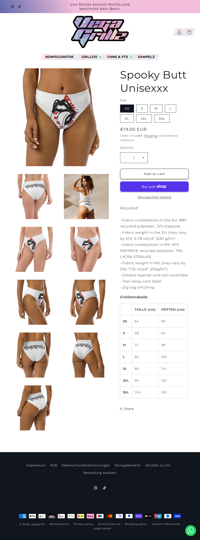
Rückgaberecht (128, 465)
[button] (90, 57)
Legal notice (102, 528)
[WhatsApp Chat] (190, 530)
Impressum (36, 465)
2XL (144, 119)
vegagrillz (38, 524)
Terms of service (109, 524)
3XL (162, 119)
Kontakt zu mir (158, 465)
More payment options (154, 197)
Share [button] (129, 409)
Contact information (166, 524)
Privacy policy (83, 524)
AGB (53, 465)
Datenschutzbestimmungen (86, 465)
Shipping (150, 135)
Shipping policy (136, 524)
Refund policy (59, 524)
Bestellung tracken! (100, 473)
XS (127, 108)
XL (127, 119)
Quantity (127, 147)
